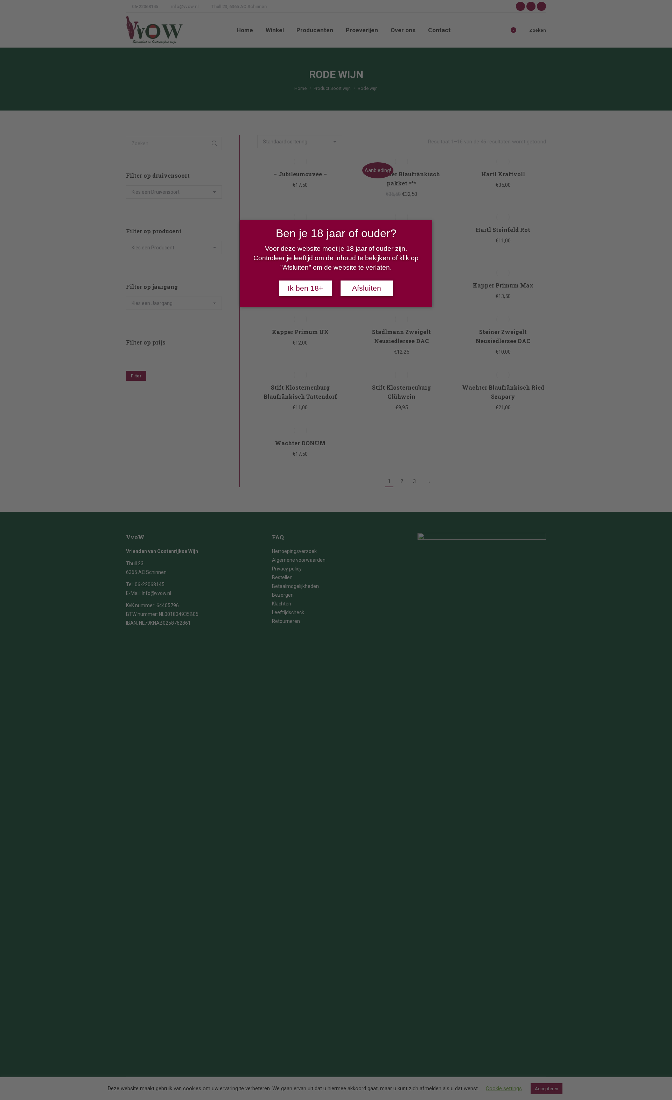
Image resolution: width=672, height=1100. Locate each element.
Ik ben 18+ (305, 288)
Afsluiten (366, 288)
